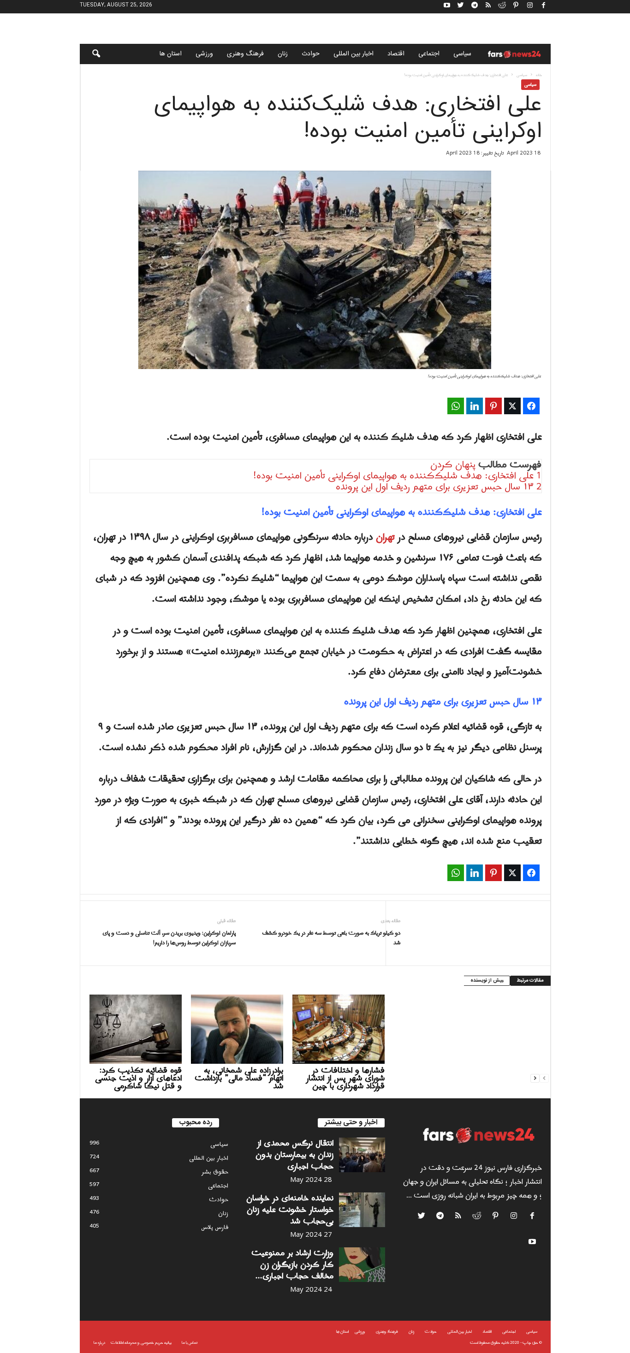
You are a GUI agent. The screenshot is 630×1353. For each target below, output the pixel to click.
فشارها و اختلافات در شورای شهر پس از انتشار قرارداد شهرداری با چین (345, 1078)
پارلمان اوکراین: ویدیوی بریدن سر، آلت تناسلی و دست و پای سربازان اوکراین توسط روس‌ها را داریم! (169, 938)
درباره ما (99, 1342)
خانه (539, 75)
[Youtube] (446, 6)
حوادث (311, 54)
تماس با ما (189, 1342)
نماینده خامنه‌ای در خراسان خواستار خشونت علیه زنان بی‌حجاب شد (289, 1210)
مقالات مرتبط (530, 981)
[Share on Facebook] (531, 406)
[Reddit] (502, 6)
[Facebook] (543, 6)
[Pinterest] (516, 6)
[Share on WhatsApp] (455, 406)
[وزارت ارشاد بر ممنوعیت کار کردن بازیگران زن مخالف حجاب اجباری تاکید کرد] (362, 1264)
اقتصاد (395, 54)
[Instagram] (529, 6)
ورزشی (204, 54)
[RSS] (488, 6)
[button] (90, 54)
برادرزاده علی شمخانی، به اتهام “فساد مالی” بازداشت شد (239, 1078)
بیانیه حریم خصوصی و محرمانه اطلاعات (141, 1342)
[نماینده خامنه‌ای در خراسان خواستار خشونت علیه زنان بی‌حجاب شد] (362, 1209)
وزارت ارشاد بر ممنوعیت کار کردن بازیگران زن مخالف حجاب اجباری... (292, 1265)
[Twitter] (460, 6)
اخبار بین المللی (353, 54)
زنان (283, 54)
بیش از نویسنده (486, 981)
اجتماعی (429, 54)
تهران (387, 537)
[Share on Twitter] (512, 406)
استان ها (171, 54)
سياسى (462, 54)
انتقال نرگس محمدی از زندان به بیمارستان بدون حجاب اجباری (294, 1155)
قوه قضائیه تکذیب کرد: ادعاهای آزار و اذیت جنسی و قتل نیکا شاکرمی (138, 1078)
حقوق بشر (215, 1172)
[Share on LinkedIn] (474, 406)
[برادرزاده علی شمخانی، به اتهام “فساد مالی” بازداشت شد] (237, 1029)
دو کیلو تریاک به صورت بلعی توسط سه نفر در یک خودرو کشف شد (331, 938)
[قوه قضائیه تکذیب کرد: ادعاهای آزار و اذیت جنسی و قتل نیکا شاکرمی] (135, 1029)
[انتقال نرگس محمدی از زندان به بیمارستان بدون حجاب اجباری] (362, 1155)
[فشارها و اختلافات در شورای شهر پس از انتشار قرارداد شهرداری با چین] (338, 1029)
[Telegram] (474, 6)
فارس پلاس (214, 1227)
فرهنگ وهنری (245, 54)
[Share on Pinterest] (493, 406)
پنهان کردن (452, 465)
